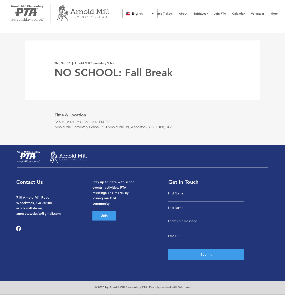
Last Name (175, 207)
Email (172, 235)
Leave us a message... (183, 221)
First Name (175, 193)
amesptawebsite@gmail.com (38, 214)
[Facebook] (18, 228)
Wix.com (184, 287)
